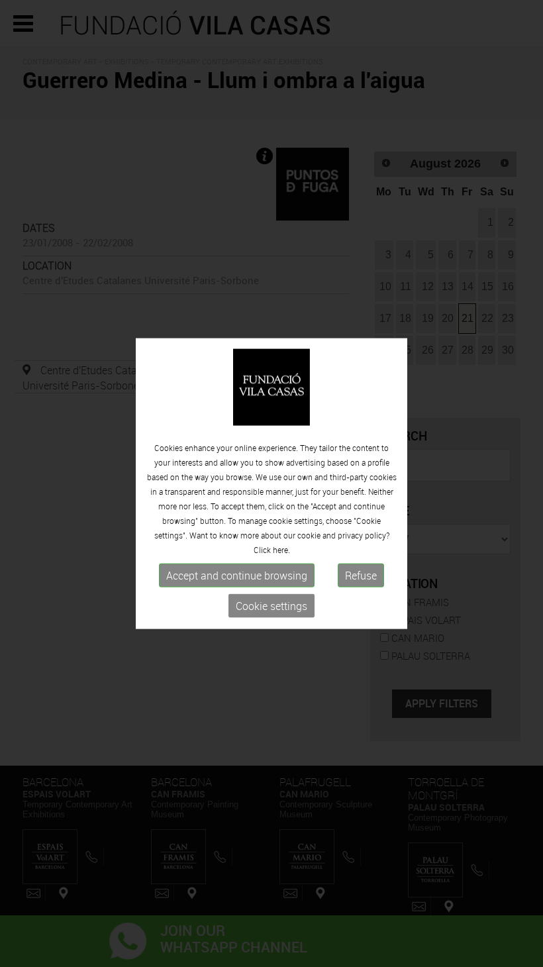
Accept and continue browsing (236, 575)
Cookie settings (271, 606)
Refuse (361, 575)
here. (281, 549)
